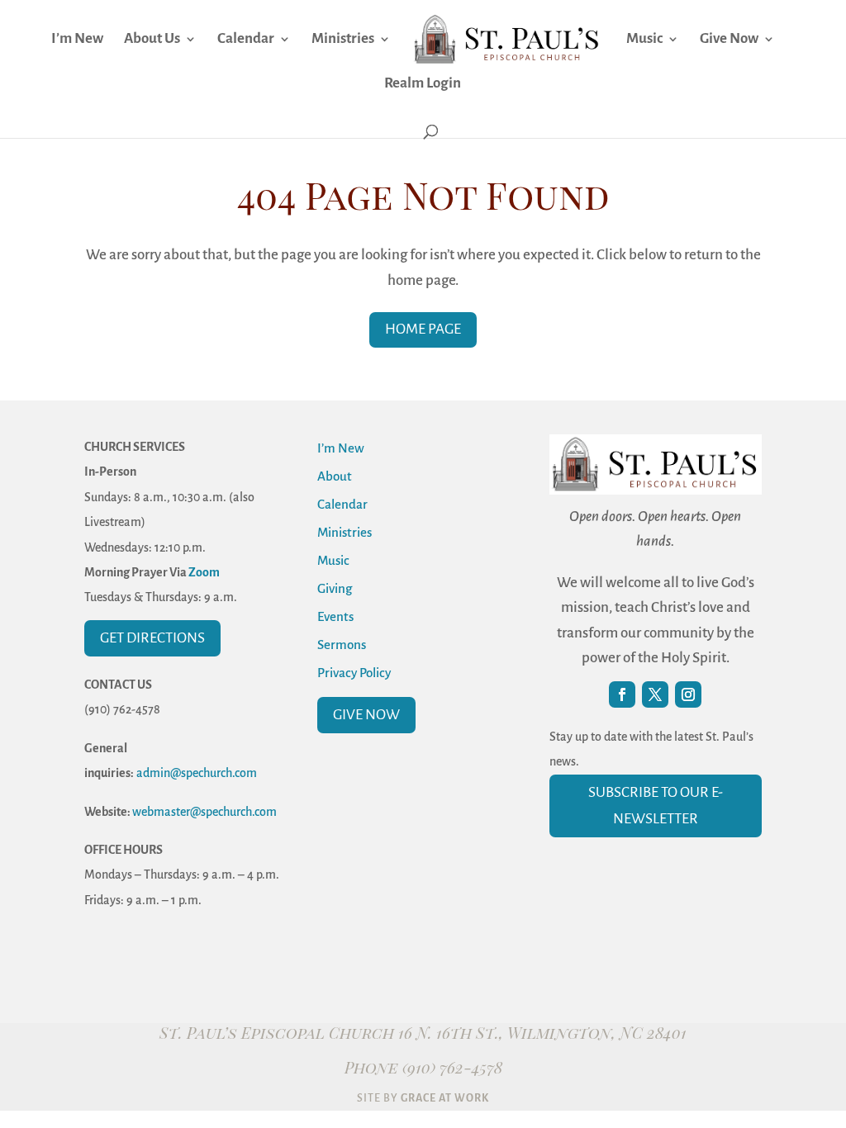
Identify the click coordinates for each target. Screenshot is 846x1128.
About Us (152, 39)
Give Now (729, 39)
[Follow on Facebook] (622, 694)
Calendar (245, 39)
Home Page (423, 329)
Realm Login (422, 84)
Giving (334, 588)
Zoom (204, 572)
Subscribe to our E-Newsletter (655, 805)
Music (644, 39)
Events (335, 616)
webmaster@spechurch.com (204, 811)
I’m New (77, 39)
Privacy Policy (354, 673)
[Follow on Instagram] (688, 694)
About (334, 476)
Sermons (341, 644)
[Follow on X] (655, 694)
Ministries (342, 39)
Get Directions (152, 638)
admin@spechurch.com (196, 773)
